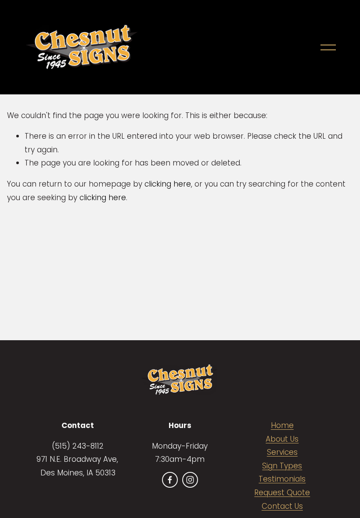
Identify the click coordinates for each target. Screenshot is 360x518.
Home (282, 425)
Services (282, 452)
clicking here (167, 184)
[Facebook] (170, 480)
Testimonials (282, 479)
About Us (282, 439)
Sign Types (282, 465)
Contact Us (282, 506)
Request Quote (282, 492)
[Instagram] (190, 480)
